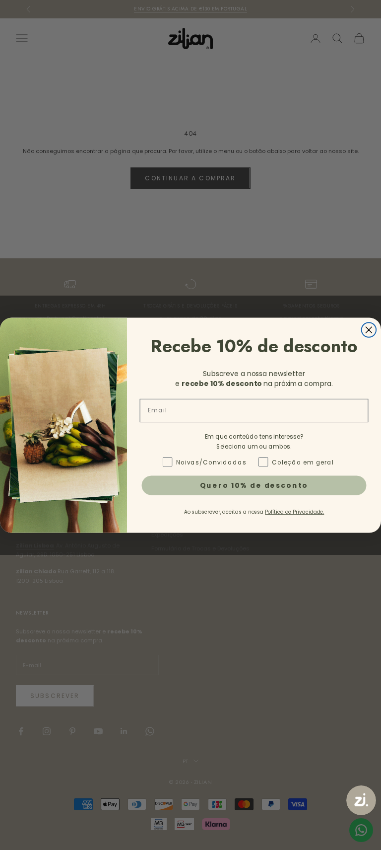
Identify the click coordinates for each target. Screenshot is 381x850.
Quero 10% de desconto (254, 485)
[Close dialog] (369, 329)
